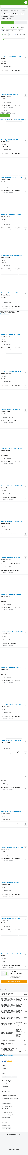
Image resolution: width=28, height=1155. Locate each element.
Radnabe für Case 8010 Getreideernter (12, 631)
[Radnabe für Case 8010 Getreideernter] (14, 621)
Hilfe (3, 1071)
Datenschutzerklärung (7, 1101)
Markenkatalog (5, 1108)
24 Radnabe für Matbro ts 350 (9, 293)
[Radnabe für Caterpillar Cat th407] (14, 908)
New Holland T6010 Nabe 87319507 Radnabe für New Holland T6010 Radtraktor (8, 1005)
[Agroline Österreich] (9, 2)
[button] (26, 2)
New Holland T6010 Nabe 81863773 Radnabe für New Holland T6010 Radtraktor (8, 999)
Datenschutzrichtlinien (5, 119)
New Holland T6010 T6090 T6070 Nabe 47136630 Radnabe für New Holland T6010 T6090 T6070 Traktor (7, 1050)
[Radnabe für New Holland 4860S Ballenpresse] (14, 475)
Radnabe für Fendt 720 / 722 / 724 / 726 (12, 847)
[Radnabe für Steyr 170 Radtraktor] (14, 399)
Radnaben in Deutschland (6, 1055)
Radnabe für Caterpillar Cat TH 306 (11, 954)
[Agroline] (2, 11)
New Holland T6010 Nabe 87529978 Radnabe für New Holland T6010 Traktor (8, 1017)
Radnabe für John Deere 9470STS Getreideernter (7, 1033)
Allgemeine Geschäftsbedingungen (10, 1098)
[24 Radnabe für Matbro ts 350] (14, 283)
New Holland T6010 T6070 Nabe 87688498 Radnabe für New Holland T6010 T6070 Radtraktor (8, 1023)
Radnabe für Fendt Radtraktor (9, 94)
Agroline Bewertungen (7, 1106)
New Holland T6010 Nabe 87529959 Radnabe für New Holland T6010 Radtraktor (8, 1011)
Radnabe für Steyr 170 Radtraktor (10, 409)
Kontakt (3, 1073)
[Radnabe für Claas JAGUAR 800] (14, 872)
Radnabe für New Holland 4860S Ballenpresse (14, 485)
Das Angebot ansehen (14, 981)
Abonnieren (5, 115)
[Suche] (25, 6)
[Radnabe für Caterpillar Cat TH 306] (14, 943)
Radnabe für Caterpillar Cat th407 (10, 918)
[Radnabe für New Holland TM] (14, 766)
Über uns (4, 1068)
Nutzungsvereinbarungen (19, 119)
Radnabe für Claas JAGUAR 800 (10, 882)
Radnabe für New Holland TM (9, 776)
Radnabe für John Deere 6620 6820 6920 (12, 811)
